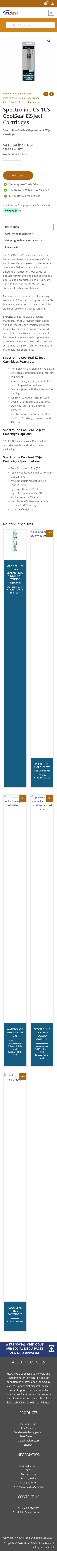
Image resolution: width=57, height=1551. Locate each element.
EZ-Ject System (18, 97)
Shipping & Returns (28, 1482)
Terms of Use (28, 1474)
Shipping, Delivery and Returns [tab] (24, 240)
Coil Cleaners (28, 1428)
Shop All (28, 1444)
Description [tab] (12, 227)
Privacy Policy (28, 1478)
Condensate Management (28, 1432)
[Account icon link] (52, 3)
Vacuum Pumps (28, 1424)
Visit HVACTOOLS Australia (28, 1486)
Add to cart (18, 175)
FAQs (28, 1470)
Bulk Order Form (28, 1466)
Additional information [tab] (19, 233)
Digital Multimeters (29, 1440)
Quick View (15, 557)
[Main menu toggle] (51, 13)
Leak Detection (28, 1436)
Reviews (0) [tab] (11, 247)
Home (6, 93)
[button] (49, 41)
